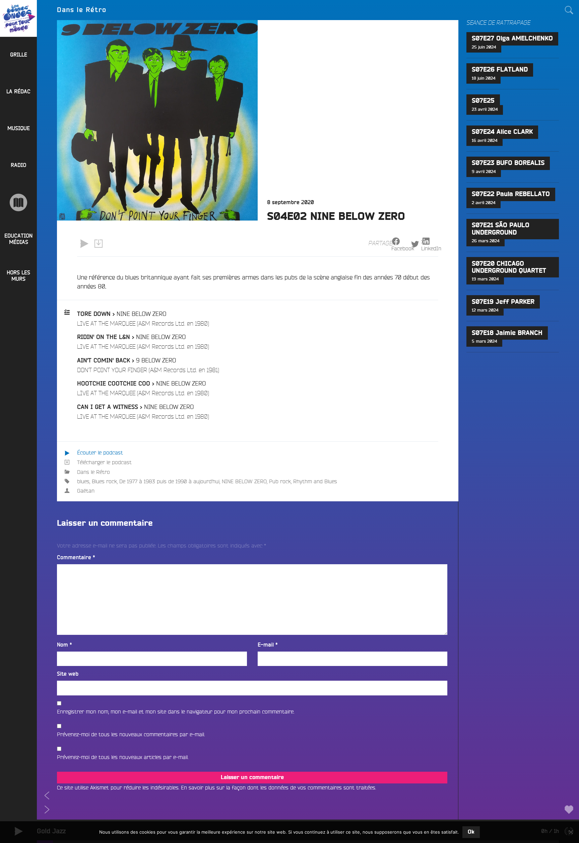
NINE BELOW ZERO (244, 481)
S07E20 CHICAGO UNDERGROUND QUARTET (509, 267)
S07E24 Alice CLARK (502, 132)
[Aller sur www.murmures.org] (18, 202)
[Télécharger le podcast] (98, 244)
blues (83, 481)
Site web (67, 674)
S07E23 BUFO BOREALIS (508, 163)
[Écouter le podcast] (84, 244)
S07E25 (483, 101)
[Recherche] (569, 10)
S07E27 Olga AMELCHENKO (512, 38)
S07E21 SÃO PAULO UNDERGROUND (500, 229)
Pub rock (280, 481)
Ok (471, 832)
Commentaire (76, 557)
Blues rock (104, 481)
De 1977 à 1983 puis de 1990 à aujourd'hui (169, 481)
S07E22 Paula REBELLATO (511, 194)
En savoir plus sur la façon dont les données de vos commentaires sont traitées (278, 787)
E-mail (268, 645)
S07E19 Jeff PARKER (503, 302)
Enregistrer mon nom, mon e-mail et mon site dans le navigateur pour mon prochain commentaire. (175, 711)
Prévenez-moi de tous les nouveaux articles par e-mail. (122, 757)
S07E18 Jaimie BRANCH (507, 333)
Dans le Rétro (93, 472)
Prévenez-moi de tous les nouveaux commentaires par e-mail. (131, 734)
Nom (64, 645)
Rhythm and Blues (315, 481)
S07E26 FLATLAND (500, 70)
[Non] (570, 832)
